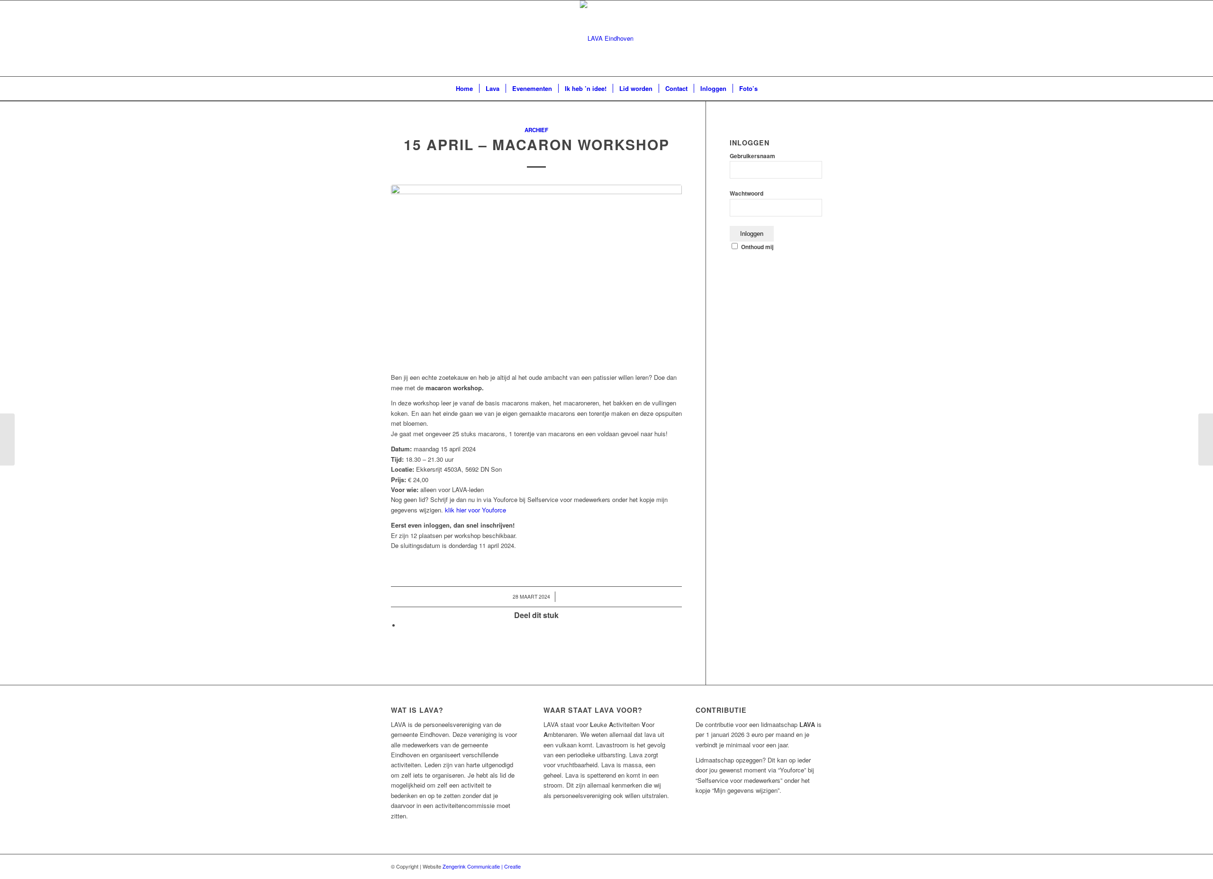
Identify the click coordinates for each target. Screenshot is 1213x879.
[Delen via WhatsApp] (402, 625)
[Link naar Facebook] (815, 38)
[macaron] (536, 273)
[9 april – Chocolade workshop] (1205, 439)
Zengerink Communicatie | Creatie (482, 866)
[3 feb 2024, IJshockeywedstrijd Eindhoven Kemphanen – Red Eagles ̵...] (7, 439)
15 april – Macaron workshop (537, 144)
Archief (536, 130)
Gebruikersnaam (752, 156)
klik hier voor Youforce (475, 509)
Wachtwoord (746, 193)
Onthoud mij (757, 247)
